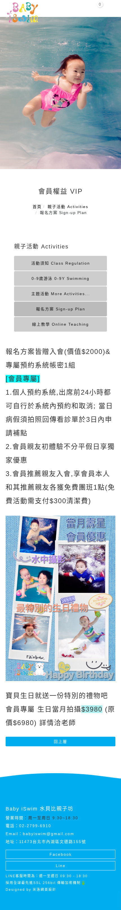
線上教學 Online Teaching (60, 324)
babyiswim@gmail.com (48, 833)
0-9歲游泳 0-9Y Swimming (60, 278)
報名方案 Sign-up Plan (60, 309)
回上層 (60, 741)
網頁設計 (48, 890)
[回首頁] (22, 12)
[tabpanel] (60, 93)
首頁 (37, 206)
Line (61, 865)
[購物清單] (97, 7)
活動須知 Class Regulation (60, 263)
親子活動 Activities (68, 206)
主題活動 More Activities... (60, 293)
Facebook (61, 854)
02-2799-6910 (35, 825)
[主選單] (110, 7)
